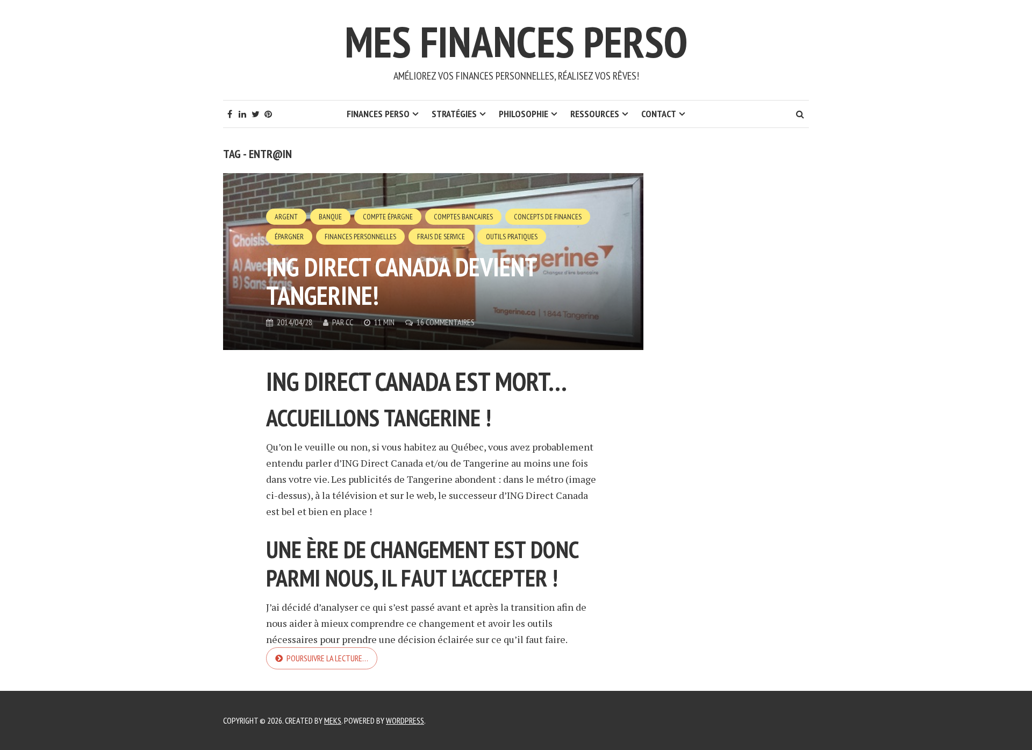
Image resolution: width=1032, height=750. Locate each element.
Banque (330, 217)
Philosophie (523, 114)
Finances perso (378, 114)
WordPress (405, 720)
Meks (332, 720)
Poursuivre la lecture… (327, 658)
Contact (658, 114)
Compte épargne (388, 217)
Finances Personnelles (360, 236)
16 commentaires (446, 322)
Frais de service (441, 236)
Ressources (594, 114)
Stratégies (454, 114)
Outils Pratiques (512, 236)
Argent (286, 217)
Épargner (289, 236)
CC (349, 322)
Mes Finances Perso (516, 41)
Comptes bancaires (463, 217)
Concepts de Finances (548, 217)
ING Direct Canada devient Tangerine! (401, 281)
